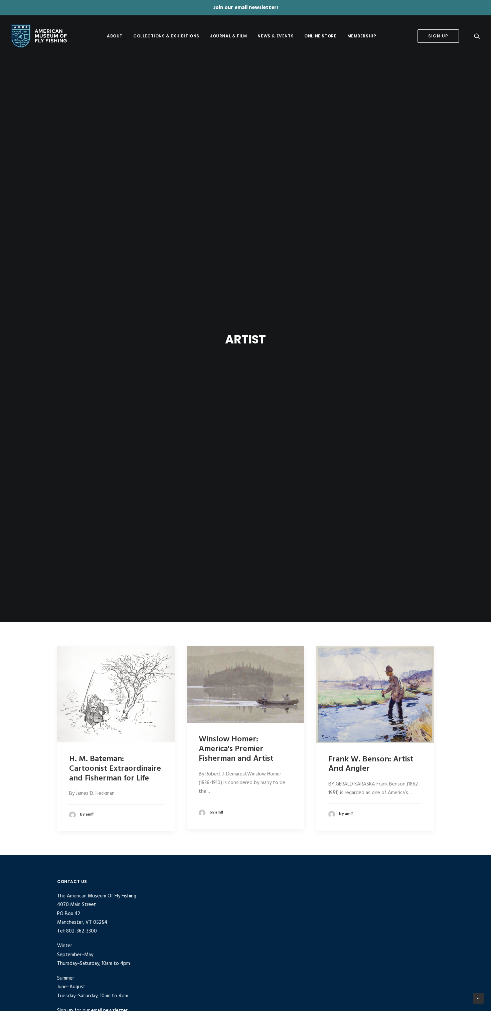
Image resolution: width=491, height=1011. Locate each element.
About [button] (115, 36)
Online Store (320, 36)
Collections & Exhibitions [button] (166, 36)
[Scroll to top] (478, 998)
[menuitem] (114, 36)
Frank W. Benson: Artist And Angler (371, 764)
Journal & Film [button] (228, 36)
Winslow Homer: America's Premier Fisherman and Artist (236, 749)
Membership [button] (361, 36)
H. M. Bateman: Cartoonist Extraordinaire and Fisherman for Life (115, 769)
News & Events (276, 36)
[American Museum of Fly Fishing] (39, 36)
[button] (477, 36)
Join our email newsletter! (245, 7)
